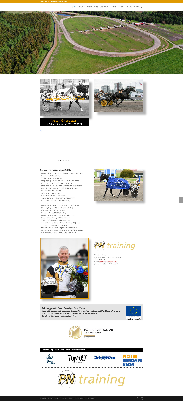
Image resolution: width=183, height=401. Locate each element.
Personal (128, 7)
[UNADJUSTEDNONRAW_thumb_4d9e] (64, 131)
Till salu (120, 7)
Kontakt (136, 7)
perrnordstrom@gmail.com (107, 262)
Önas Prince (104, 7)
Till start (113, 7)
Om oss (80, 7)
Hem (74, 7)
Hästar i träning (92, 7)
